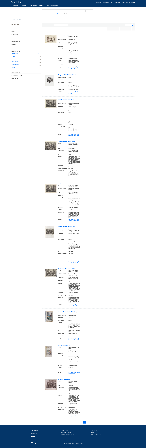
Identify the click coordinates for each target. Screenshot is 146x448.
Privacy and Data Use (96, 434)
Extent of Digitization (17, 28)
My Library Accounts (66, 432)
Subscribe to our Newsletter (67, 434)
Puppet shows (14, 62)
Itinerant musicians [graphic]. (64, 345)
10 (123, 28)
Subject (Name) (15, 72)
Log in (112, 2)
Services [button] (24, 5)
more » (13, 68)
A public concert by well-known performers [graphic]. (67, 75)
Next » (52, 28)
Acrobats (13, 65)
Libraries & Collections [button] (37, 5)
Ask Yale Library (117, 2)
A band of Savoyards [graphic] (64, 35)
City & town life (14, 55)
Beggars (13, 67)
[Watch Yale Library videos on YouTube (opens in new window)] (34, 436)
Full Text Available (17, 82)
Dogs (12, 59)
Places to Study (132, 2)
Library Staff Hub (95, 436)
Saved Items (98, 2)
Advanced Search (98, 11)
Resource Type (15, 41)
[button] (89, 10)
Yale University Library (20, 2)
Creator (13, 48)
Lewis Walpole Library (72, 67)
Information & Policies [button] (52, 5)
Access (13, 31)
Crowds (13, 58)
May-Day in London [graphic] (64, 379)
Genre (13, 38)
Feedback (63, 436)
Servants (13, 56)
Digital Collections (17, 20)
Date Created (15, 78)
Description (60, 13)
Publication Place (16, 75)
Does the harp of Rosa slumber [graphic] (66, 311)
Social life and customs (16, 64)
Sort (112, 28)
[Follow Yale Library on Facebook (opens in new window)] (31, 436)
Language (14, 44)
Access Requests (106, 2)
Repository (14, 34)
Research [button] (15, 5)
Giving (92, 432)
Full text (65, 13)
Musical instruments (15, 61)
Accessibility (94, 430)
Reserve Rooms (125, 2)
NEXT (133, 422)
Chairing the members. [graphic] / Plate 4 (66, 99)
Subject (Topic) (15, 51)
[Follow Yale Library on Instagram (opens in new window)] (32, 436)
